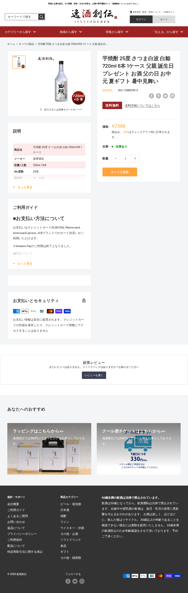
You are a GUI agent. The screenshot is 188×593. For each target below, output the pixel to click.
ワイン (64, 521)
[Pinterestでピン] (158, 95)
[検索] (41, 16)
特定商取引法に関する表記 (25, 551)
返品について (16, 528)
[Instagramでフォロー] (81, 581)
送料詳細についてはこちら (142, 105)
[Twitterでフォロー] (74, 581)
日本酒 (64, 510)
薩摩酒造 (107, 90)
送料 (126, 132)
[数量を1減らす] (116, 158)
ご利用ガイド (168, 12)
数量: (105, 158)
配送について (16, 545)
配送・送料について (151, 12)
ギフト (64, 551)
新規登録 (137, 12)
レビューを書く (94, 375)
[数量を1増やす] (135, 158)
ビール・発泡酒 (70, 504)
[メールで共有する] (172, 95)
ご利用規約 (14, 539)
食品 (63, 545)
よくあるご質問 (17, 516)
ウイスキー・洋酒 (72, 528)
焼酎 (63, 516)
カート (164, 19)
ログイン (141, 19)
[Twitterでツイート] (165, 95)
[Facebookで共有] (151, 95)
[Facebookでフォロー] (67, 581)
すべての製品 (26, 43)
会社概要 (13, 504)
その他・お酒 (69, 533)
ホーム (11, 43)
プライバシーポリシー (22, 533)
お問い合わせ (16, 521)
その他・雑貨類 (70, 557)
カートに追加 (120, 172)
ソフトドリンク (70, 539)
